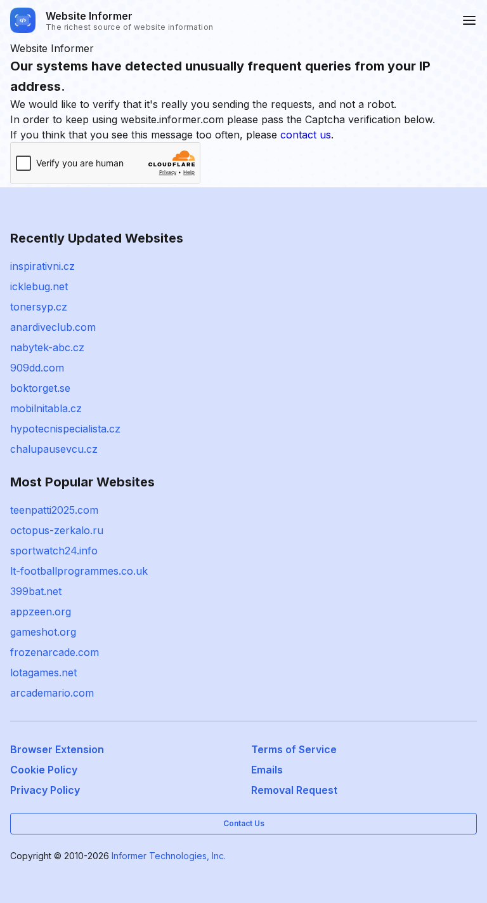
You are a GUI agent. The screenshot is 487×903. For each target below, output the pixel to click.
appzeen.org (40, 611)
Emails (267, 769)
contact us (305, 134)
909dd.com (37, 367)
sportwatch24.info (54, 550)
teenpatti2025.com (54, 510)
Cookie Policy (43, 769)
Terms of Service (294, 749)
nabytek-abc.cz (47, 347)
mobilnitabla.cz (46, 408)
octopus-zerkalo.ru (56, 530)
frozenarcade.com (54, 652)
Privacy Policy (45, 790)
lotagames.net (43, 672)
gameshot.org (43, 631)
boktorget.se (40, 388)
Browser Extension (57, 749)
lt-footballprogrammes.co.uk (79, 571)
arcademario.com (52, 692)
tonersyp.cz (38, 306)
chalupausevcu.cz (54, 449)
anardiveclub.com (53, 327)
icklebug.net (39, 286)
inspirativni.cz (42, 266)
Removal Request (294, 790)
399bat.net (36, 591)
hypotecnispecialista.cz (65, 428)
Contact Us (243, 823)
